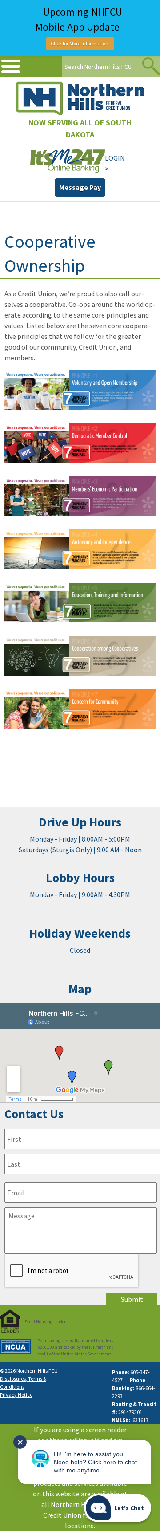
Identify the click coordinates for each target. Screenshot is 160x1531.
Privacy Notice (16, 1394)
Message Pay (80, 187)
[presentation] (72, 1271)
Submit (132, 1299)
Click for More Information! (80, 43)
